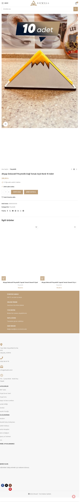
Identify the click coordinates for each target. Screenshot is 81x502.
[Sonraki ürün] (76, 169)
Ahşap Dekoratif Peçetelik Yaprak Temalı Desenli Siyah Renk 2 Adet (20, 283)
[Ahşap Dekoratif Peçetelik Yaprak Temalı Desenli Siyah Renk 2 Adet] (20, 252)
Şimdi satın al (31, 192)
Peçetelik (13, 169)
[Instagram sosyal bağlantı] (10, 485)
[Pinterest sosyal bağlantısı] (15, 210)
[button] (4, 278)
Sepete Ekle (17, 192)
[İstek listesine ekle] (36, 227)
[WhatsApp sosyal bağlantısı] (20, 210)
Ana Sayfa (5, 169)
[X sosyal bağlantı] (10, 210)
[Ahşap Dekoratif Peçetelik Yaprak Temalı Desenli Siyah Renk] (59, 252)
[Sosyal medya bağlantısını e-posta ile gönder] (12, 210)
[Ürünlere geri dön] (74, 169)
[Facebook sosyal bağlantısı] (7, 210)
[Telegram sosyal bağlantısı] (23, 210)
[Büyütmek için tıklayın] (5, 124)
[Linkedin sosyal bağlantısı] (18, 210)
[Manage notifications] (73, 496)
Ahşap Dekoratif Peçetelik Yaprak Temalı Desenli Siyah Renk (59, 283)
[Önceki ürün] (71, 169)
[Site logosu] (39, 3)
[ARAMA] (75, 9)
